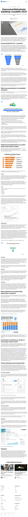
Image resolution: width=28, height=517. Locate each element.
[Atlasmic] (4, 1)
